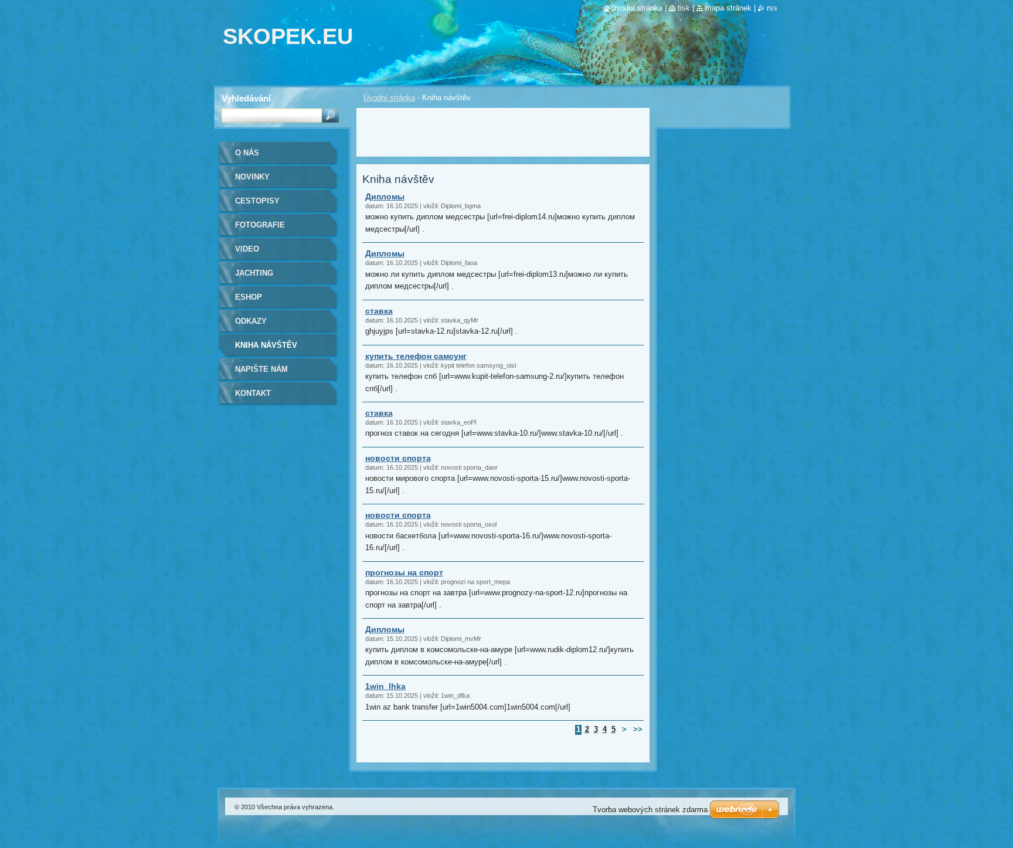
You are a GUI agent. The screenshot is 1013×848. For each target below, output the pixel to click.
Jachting (254, 273)
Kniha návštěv (266, 345)
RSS (772, 8)
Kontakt (253, 393)
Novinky (252, 176)
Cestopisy (257, 200)
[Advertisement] (503, 131)
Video (247, 249)
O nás (247, 152)
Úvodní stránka (389, 97)
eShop (248, 297)
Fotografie (260, 225)
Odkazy (251, 321)
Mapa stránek (728, 8)
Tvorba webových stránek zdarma (650, 809)
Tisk (684, 8)
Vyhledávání (246, 98)
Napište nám (261, 369)
